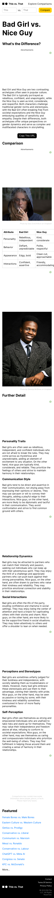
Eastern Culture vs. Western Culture (21, 822)
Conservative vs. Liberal (15, 832)
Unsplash (48, 223)
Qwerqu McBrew (34, 389)
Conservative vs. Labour (15, 848)
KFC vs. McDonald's (13, 864)
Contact (48, 879)
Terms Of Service (45, 882)
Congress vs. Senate (13, 859)
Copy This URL (27, 135)
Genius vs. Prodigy (12, 827)
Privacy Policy (46, 886)
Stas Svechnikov (34, 223)
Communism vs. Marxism (16, 838)
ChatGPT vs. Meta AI (13, 853)
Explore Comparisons (40, 3)
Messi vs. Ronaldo (12, 843)
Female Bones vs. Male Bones (18, 817)
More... (6, 869)
